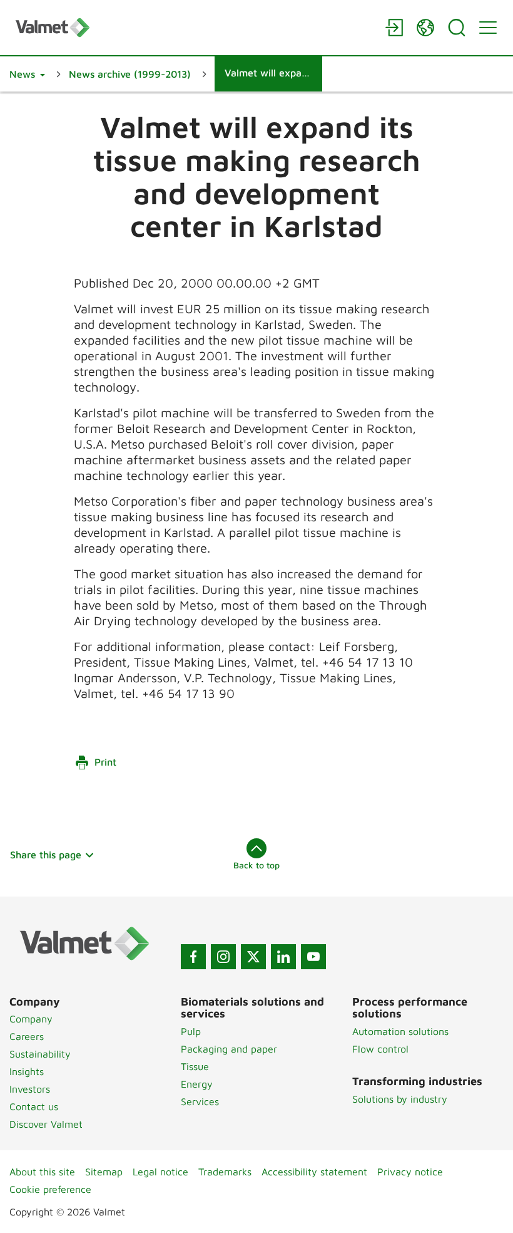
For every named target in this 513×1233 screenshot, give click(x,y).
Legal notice (160, 1171)
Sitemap (104, 1171)
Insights (26, 1071)
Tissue (195, 1066)
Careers (26, 1036)
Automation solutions (400, 1031)
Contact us (33, 1106)
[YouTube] (313, 956)
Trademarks (224, 1171)
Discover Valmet (46, 1124)
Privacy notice (410, 1171)
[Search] (456, 27)
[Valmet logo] (193, 27)
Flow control (380, 1048)
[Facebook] (193, 956)
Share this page (45, 854)
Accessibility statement (314, 1171)
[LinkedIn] (283, 956)
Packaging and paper (229, 1048)
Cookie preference (50, 1189)
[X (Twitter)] (253, 956)
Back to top (256, 865)
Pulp (191, 1031)
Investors (29, 1089)
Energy (197, 1084)
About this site (42, 1171)
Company (31, 1018)
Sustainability (40, 1053)
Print (105, 761)
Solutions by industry (399, 1099)
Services (200, 1101)
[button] (27, 74)
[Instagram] (223, 956)
